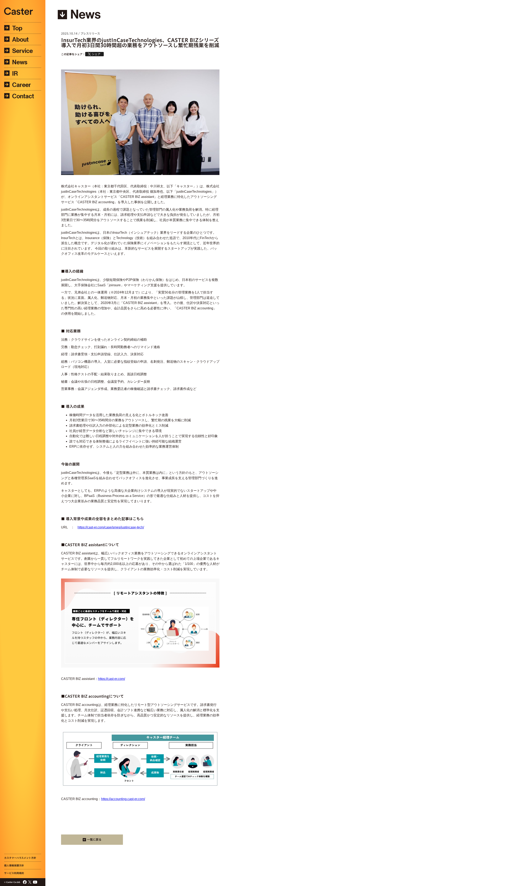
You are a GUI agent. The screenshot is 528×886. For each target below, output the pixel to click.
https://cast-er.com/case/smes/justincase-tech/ (111, 527)
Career (21, 85)
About (20, 39)
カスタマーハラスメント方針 (20, 858)
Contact (23, 96)
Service (22, 51)
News (19, 62)
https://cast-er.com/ (111, 679)
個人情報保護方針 (14, 865)
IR (15, 73)
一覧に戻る (94, 839)
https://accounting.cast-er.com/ (123, 799)
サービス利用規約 (14, 873)
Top (17, 28)
